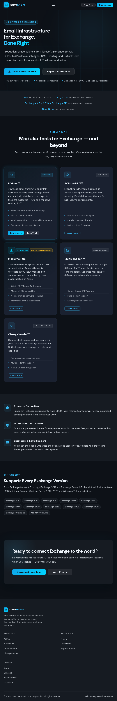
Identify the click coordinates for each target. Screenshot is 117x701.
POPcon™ (14, 183)
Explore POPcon (57, 71)
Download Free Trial (24, 71)
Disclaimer (9, 682)
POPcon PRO (10, 643)
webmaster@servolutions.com (99, 696)
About (6, 668)
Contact (8, 673)
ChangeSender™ (19, 334)
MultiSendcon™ (74, 259)
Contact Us (16, 308)
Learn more (16, 233)
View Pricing (60, 572)
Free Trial (88, 5)
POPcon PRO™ (73, 183)
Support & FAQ (68, 648)
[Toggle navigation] (53, 5)
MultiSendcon (10, 648)
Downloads (66, 643)
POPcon (7, 639)
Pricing (64, 639)
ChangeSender (11, 653)
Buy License (105, 5)
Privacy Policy (10, 677)
